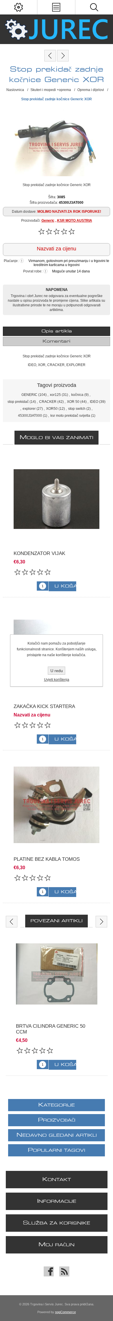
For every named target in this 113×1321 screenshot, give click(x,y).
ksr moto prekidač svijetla (70, 416)
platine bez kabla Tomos (47, 859)
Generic (47, 221)
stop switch (76, 409)
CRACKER (48, 402)
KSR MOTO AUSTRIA (74, 221)
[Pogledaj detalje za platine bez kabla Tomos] (56, 805)
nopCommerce (65, 1312)
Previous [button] (11, 921)
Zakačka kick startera (44, 706)
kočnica (77, 395)
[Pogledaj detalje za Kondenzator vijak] (56, 499)
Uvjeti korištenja (56, 680)
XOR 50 (73, 402)
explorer (29, 409)
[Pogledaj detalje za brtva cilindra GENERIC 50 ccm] (56, 974)
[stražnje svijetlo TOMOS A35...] (63, 55)
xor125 (55, 395)
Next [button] (101, 921)
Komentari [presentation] (56, 341)
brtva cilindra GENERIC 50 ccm (50, 1029)
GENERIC (29, 395)
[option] (56, 1004)
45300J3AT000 (30, 416)
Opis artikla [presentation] (56, 331)
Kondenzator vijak (39, 553)
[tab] (56, 331)
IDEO (94, 402)
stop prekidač (18, 402)
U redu (56, 670)
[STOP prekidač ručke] (50, 55)
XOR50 (52, 409)
